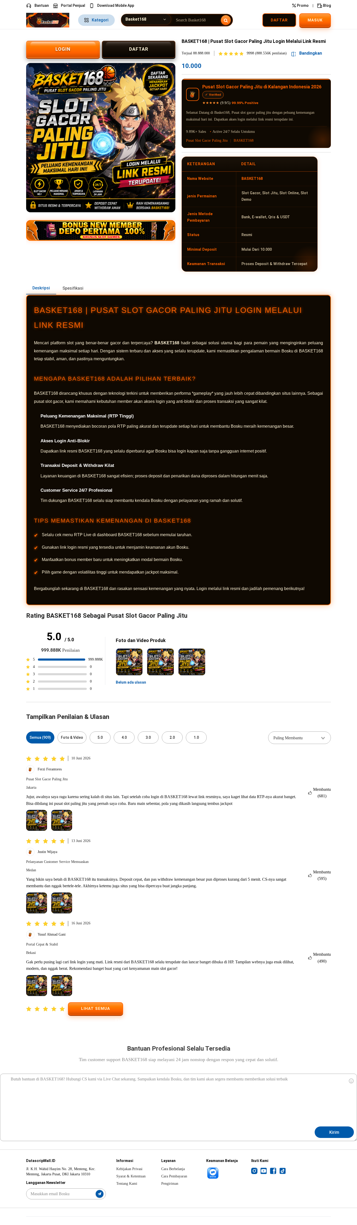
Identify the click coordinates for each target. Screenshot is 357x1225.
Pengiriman (169, 1184)
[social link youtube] (264, 1170)
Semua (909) (40, 737)
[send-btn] (99, 1194)
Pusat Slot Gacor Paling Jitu (207, 140)
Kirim (334, 1132)
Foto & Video (72, 737)
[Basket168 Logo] (49, 20)
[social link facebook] (273, 1170)
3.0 (148, 737)
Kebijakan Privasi (129, 1169)
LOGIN (63, 49)
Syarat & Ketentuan (131, 1176)
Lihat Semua (95, 1008)
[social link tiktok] (282, 1170)
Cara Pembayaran (174, 1176)
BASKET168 (244, 140)
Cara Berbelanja (173, 1169)
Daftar (279, 20)
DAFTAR (138, 49)
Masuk (315, 20)
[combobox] (299, 738)
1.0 (196, 737)
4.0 (124, 737)
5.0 (100, 737)
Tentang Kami (126, 1184)
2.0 (172, 737)
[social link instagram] (254, 1170)
